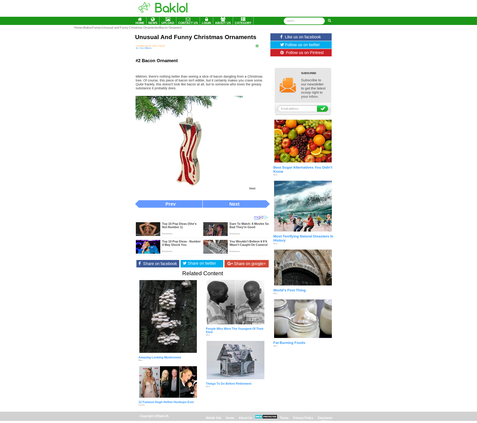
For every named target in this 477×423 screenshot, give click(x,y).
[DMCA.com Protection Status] (266, 417)
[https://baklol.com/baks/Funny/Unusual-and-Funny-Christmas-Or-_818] (257, 46)
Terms (284, 417)
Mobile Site (213, 417)
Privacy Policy (303, 417)
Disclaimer (325, 417)
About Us (245, 417)
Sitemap (327, 421)
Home (230, 417)
